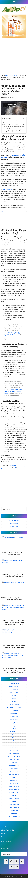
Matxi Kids (14, 762)
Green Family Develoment (14, 723)
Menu (15, 2)
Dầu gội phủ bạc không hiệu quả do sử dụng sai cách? (15, 130)
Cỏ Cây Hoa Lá (14, 689)
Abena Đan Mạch (14, 683)
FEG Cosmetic (14, 710)
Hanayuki (14, 726)
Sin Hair (14, 801)
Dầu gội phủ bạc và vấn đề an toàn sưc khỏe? (13, 122)
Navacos (14, 777)
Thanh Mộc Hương (14, 804)
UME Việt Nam (14, 810)
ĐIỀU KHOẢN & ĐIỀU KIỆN (7, 830)
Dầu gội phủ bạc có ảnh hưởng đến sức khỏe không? (15, 127)
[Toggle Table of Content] (23, 118)
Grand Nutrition (14, 720)
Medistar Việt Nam (14, 765)
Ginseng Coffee (14, 713)
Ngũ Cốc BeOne (14, 783)
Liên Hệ (3, 833)
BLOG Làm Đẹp (12, 465)
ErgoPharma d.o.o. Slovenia (14, 707)
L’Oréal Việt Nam (14, 747)
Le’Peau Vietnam (14, 753)
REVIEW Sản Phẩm (14, 520)
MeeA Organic (14, 768)
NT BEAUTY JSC (14, 792)
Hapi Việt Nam (14, 729)
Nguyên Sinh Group (14, 789)
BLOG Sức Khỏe (14, 526)
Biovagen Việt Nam (14, 686)
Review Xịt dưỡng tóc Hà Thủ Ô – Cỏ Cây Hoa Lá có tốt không (13, 391)
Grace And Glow (14, 716)
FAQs (2, 836)
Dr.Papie (14, 701)
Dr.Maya (14, 698)
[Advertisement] (14, 57)
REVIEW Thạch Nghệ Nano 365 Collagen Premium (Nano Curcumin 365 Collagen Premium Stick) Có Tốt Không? (14, 670)
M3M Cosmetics (14, 759)
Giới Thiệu (3, 827)
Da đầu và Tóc (8, 467)
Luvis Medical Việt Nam (14, 756)
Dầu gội (14, 467)
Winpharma (14, 813)
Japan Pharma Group (14, 735)
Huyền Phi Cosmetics (14, 732)
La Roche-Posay (14, 750)
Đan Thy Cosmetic (14, 704)
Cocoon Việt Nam (14, 692)
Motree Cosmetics (14, 774)
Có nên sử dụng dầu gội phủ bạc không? (13, 125)
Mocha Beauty (14, 771)
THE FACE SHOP (14, 807)
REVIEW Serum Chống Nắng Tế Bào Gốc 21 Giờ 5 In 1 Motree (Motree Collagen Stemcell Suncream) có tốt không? (14, 622)
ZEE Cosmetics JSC (14, 816)
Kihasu (14, 738)
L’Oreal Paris (14, 744)
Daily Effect (14, 695)
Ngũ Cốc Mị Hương (14, 786)
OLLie (14, 795)
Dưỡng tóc (19, 467)
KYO (14, 741)
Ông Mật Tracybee (14, 798)
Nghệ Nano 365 (14, 780)
